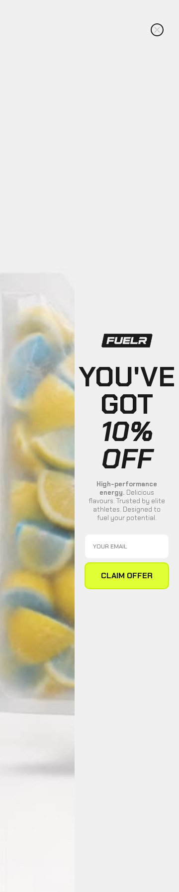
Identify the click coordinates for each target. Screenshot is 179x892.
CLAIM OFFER (127, 575)
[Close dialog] (157, 30)
